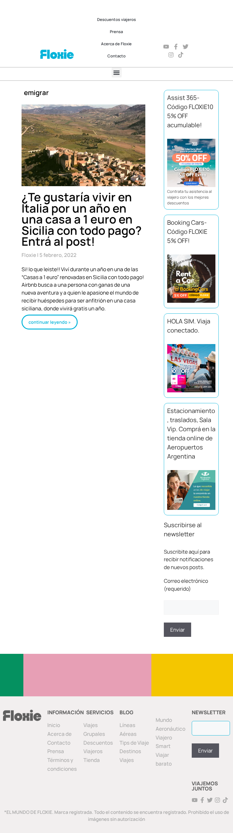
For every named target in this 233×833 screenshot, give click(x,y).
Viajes (127, 759)
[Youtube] (166, 47)
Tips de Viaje (134, 742)
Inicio (53, 725)
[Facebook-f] (176, 47)
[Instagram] (171, 55)
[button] (117, 72)
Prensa (116, 31)
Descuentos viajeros (116, 19)
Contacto (116, 56)
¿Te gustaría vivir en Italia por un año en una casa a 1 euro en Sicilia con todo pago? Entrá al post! (82, 219)
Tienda (91, 759)
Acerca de (59, 733)
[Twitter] (185, 47)
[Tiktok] (181, 55)
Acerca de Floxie (116, 43)
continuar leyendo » (50, 322)
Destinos (130, 751)
